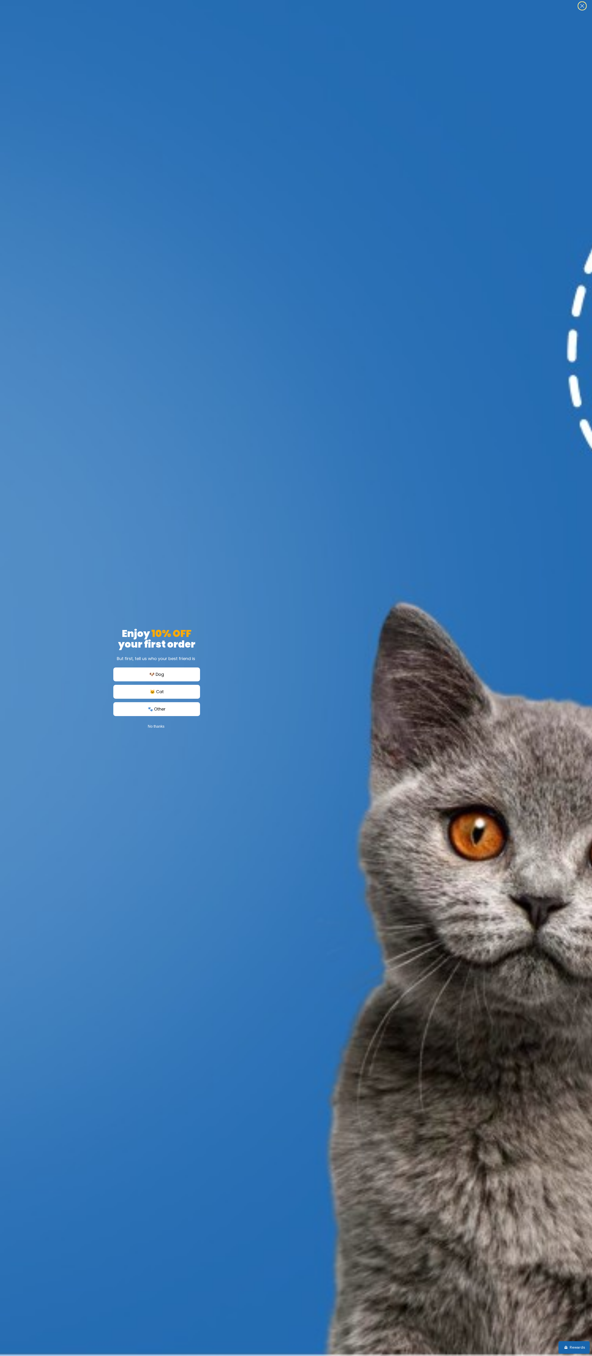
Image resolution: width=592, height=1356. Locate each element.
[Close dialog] (582, 6)
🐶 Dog (156, 674)
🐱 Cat (157, 692)
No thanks (156, 726)
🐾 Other (157, 709)
